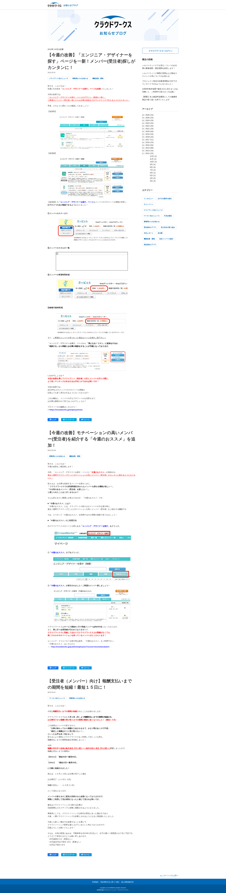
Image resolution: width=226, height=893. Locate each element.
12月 (152, 156)
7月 (151, 170)
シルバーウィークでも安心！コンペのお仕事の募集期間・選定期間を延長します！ (159, 66)
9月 (151, 164)
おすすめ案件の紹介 (165, 198)
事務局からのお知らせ (80, 78)
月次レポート (148, 233)
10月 (152, 162)
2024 (147, 120)
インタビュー (148, 198)
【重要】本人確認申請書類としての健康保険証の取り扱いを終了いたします (159, 98)
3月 (151, 181)
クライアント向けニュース (58, 78)
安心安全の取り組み (168, 227)
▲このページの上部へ (169, 875)
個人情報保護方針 (127, 882)
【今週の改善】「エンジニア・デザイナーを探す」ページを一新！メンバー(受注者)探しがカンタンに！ (91, 61)
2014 (147, 148)
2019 (147, 134)
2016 (147, 142)
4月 (151, 178)
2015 (147, 145)
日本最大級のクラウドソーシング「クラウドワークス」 (113, 890)
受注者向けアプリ (150, 227)
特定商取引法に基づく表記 (109, 882)
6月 (151, 173)
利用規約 (95, 882)
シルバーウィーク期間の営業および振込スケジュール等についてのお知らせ (159, 74)
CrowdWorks (111, 887)
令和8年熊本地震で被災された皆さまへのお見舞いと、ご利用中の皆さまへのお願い (160, 90)
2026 (147, 115)
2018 (147, 137)
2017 (147, 140)
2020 (147, 131)
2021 (147, 129)
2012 (147, 153)
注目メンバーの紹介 (166, 239)
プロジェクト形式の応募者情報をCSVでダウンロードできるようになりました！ (159, 82)
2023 (147, 123)
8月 (151, 167)
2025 (147, 118)
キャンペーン (148, 204)
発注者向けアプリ (150, 245)
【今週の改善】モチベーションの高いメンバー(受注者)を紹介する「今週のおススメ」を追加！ (91, 439)
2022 (147, 126)
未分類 (160, 233)
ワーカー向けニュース (57, 698)
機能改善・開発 (97, 78)
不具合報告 (168, 216)
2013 (147, 151)
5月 (151, 175)
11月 (152, 159)
